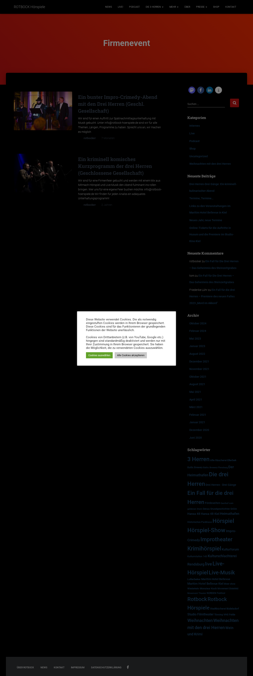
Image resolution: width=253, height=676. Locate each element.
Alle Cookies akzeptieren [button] (130, 355)
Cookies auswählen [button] (99, 355)
